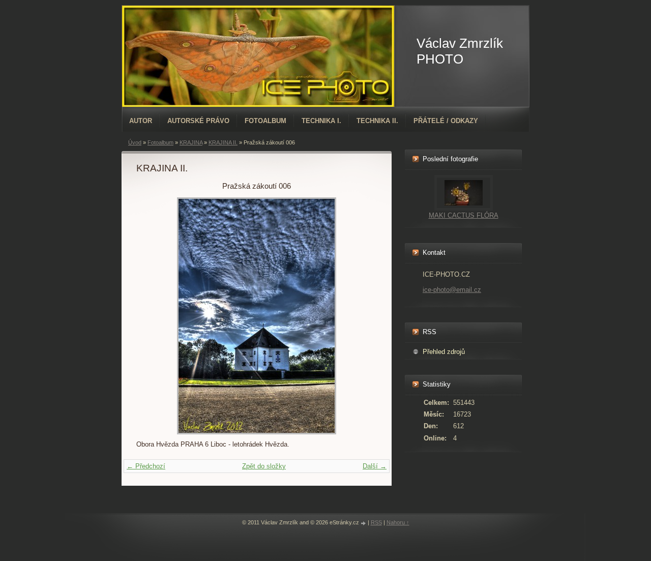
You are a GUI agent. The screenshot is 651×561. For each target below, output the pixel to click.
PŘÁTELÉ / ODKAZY (445, 121)
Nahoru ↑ (398, 522)
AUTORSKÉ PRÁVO (198, 121)
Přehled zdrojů (444, 352)
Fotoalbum (265, 121)
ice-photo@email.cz (452, 289)
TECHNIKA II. (377, 121)
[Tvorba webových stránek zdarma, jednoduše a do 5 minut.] (364, 523)
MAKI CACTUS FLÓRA (463, 215)
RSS (376, 522)
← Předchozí (146, 466)
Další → (375, 466)
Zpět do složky (264, 466)
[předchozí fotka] (152, 315)
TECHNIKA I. (321, 121)
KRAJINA (191, 142)
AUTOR (140, 121)
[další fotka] (360, 315)
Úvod (134, 142)
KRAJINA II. (223, 142)
